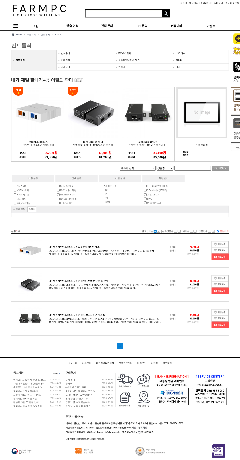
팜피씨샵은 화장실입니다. (26, 391)
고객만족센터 (125, 363)
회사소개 (72, 363)
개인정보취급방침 (105, 363)
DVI (105, 198)
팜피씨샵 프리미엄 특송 (25, 398)
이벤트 (154, 363)
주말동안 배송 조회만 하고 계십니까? (31, 387)
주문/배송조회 (232, 3)
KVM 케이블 (22, 194)
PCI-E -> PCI (66, 203)
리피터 (58, 34)
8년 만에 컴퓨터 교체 (75, 387)
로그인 (183, 3)
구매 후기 (70, 379)
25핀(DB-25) (109, 186)
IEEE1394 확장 (67, 194)
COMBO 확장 (67, 186)
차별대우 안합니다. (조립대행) (28, 383)
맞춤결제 (167, 363)
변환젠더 (65, 60)
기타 (178, 67)
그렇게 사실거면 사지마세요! (27, 394)
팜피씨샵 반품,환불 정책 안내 (28, 406)
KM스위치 (21, 186)
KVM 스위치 (124, 53)
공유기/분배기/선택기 (129, 60)
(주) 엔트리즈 (147, 432)
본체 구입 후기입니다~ (76, 398)
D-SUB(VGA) (154, 202)
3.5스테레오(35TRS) (157, 190)
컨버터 (121, 67)
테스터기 (65, 67)
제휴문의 (141, 363)
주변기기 (31, 34)
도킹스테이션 (23, 203)
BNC (105, 190)
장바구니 (218, 3)
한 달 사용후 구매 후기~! (77, 406)
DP (105, 194)
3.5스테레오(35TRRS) (157, 186)
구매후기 (69, 383)
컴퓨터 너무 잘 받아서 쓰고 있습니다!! (84, 391)
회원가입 (193, 3)
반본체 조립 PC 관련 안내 (26, 402)
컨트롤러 (45, 34)
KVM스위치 (22, 190)
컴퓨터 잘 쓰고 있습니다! (77, 402)
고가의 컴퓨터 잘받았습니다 (79, 394)
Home (19, 34)
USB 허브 (180, 53)
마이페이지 (206, 3)
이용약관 (86, 363)
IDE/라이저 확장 (68, 190)
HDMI (106, 202)
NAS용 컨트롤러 (68, 199)
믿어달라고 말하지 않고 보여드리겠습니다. (34, 379)
